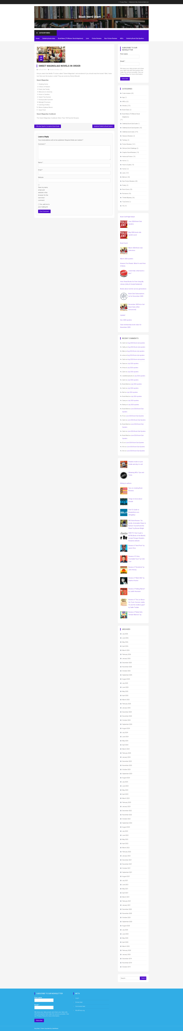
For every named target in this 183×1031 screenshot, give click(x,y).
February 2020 (126, 950)
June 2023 (125, 786)
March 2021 (126, 897)
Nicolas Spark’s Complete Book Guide (48, 126)
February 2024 (126, 753)
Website (40, 177)
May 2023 (125, 790)
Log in (77, 998)
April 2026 (125, 646)
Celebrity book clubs (48, 38)
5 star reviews (126, 93)
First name (124, 54)
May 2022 (125, 839)
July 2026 (125, 634)
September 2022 (127, 823)
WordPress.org (80, 1010)
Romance (125, 193)
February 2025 (126, 704)
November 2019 (127, 963)
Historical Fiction (127, 156)
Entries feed (78, 1002)
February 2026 (126, 654)
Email (40, 170)
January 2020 (126, 954)
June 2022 (125, 835)
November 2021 (127, 864)
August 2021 (126, 876)
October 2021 (126, 868)
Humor (124, 169)
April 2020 (125, 942)
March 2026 (126, 650)
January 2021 (126, 905)
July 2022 (125, 831)
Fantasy (124, 140)
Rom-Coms (125, 189)
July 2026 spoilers (133, 363)
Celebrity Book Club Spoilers (135, 38)
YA (123, 206)
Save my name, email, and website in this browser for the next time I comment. (43, 194)
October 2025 (126, 671)
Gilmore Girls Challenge (129, 148)
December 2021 (127, 860)
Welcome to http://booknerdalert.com (139, 2)
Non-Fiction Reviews (110, 38)
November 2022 (127, 815)
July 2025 (125, 683)
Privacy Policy (123, 2)
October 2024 (126, 720)
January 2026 (126, 658)
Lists (87, 38)
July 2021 (125, 880)
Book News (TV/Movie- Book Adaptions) (70, 38)
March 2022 (126, 847)
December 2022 (127, 810)
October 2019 (126, 967)
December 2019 (127, 958)
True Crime (125, 201)
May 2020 (125, 938)
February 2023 (126, 802)
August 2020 (126, 926)
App (123, 97)
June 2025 (125, 687)
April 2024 (125, 745)
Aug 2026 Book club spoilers (136, 343)
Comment (42, 144)
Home (37, 38)
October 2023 (126, 769)
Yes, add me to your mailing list (44, 205)
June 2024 (125, 736)
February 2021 (126, 901)
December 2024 (127, 712)
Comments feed (80, 1006)
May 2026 (125, 642)
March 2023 (126, 798)
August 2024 (126, 728)
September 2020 (127, 921)
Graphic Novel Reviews (129, 152)
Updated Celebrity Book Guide (103, 126)
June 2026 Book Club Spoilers (135, 416)
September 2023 (127, 773)
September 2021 (127, 872)
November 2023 (127, 765)
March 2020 (126, 946)
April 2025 (125, 695)
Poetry (124, 185)
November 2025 (127, 667)
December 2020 (127, 909)
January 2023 (126, 806)
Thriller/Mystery (127, 197)
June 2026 (125, 638)
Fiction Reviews (97, 38)
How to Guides (126, 164)
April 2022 (125, 843)
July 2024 (125, 732)
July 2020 (125, 930)
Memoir (124, 177)
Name (40, 162)
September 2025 (127, 675)
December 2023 (127, 761)
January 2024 (126, 757)
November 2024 (127, 716)
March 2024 (126, 749)
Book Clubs (125, 110)
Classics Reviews (127, 136)
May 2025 (125, 691)
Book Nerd (43, 69)
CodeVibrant (55, 1028)
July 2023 (125, 782)
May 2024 (125, 741)
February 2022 (126, 852)
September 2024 (127, 724)
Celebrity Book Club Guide (130, 123)
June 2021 (125, 884)
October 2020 (126, 917)
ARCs (121, 38)
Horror (124, 160)
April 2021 (125, 893)
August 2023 (126, 778)
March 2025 (126, 699)
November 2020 (127, 913)
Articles (57, 69)
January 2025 (126, 708)
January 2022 (126, 856)
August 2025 (126, 679)
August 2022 (126, 827)
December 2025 (127, 662)
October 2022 (126, 819)
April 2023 (125, 794)
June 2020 (125, 934)
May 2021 (125, 889)
